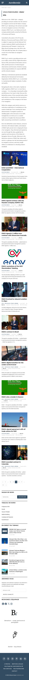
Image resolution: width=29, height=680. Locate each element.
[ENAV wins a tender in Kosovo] (14, 387)
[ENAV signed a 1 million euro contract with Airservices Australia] (14, 224)
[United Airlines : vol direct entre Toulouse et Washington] (5, 571)
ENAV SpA (4, 7)
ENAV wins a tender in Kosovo (12, 397)
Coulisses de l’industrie (7, 517)
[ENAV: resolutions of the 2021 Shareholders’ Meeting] (14, 256)
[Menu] (3, 2)
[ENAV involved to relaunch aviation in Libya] (14, 289)
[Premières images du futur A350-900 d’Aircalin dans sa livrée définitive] (5, 562)
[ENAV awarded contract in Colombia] (14, 452)
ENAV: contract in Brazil (10, 332)
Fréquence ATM (5, 506)
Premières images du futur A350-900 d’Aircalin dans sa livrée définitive (16, 561)
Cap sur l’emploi (6, 511)
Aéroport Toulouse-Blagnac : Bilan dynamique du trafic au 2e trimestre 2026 (18, 552)
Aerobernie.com (20, 675)
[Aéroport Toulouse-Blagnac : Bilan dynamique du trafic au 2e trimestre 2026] (5, 552)
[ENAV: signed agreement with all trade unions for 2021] (14, 419)
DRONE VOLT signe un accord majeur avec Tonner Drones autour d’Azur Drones (17, 531)
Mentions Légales (17, 664)
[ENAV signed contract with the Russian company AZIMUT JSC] (14, 191)
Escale (3, 509)
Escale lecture (5, 519)
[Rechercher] (26, 2)
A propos (7, 664)
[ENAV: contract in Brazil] (14, 322)
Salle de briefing (6, 514)
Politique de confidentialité (13, 666)
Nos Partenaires (18, 668)
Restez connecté (8, 594)
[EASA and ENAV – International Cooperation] (14, 158)
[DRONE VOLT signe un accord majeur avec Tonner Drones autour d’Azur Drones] (5, 531)
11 (3, 485)
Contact (14, 671)
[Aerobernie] (14, 2)
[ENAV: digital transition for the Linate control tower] (14, 353)
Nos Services (7, 668)
